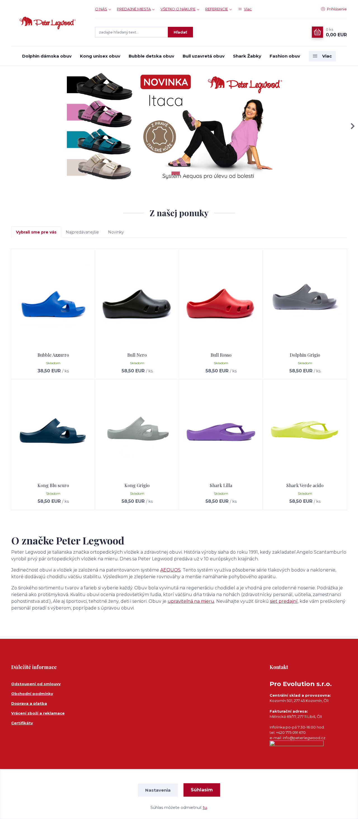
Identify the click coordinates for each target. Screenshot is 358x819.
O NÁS (101, 9)
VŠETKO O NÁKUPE (178, 9)
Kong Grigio (137, 485)
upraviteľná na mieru (191, 601)
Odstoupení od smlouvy (36, 684)
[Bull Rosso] (221, 300)
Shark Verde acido (305, 485)
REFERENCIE (216, 9)
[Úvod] (47, 23)
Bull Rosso (221, 355)
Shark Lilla (221, 485)
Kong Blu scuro (53, 485)
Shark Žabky (247, 56)
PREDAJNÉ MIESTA (134, 9)
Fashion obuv (285, 56)
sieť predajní (284, 601)
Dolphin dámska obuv (47, 56)
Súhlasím (202, 789)
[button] (351, 126)
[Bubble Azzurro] (53, 300)
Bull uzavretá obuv (204, 56)
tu (205, 807)
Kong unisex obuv (100, 56)
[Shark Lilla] (221, 431)
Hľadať (180, 32)
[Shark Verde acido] (304, 431)
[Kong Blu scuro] (53, 431)
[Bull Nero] (137, 300)
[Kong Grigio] (137, 431)
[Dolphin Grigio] (304, 300)
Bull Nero (137, 355)
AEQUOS (170, 570)
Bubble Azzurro (53, 355)
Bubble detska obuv (151, 56)
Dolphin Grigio (305, 355)
